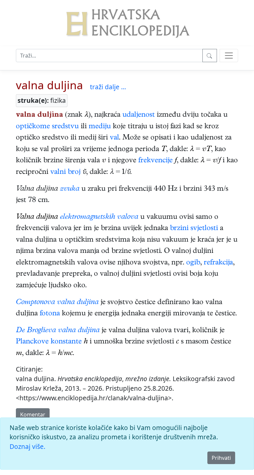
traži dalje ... (108, 86)
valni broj (65, 173)
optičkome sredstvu (47, 127)
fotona (50, 314)
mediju (100, 127)
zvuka (69, 189)
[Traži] (209, 55)
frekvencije (155, 161)
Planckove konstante (49, 342)
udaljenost (138, 115)
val (114, 138)
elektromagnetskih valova (99, 217)
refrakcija (218, 263)
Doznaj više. (27, 446)
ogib (193, 263)
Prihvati (221, 457)
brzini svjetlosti (194, 229)
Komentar (32, 414)
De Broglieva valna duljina (58, 331)
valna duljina (49, 85)
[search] (229, 55)
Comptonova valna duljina (57, 303)
